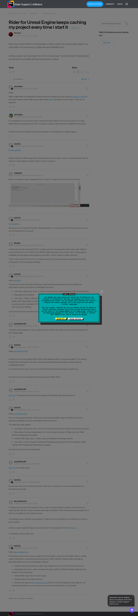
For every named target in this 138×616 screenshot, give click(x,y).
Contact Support (95, 4)
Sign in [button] (119, 4)
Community (110, 4)
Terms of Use (80, 311)
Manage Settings (75, 319)
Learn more (73, 304)
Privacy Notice (64, 311)
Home (11, 4)
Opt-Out (84, 314)
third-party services (53, 313)
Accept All (61, 319)
